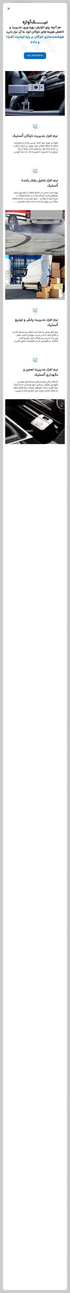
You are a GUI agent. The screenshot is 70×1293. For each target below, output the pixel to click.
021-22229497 (35, 56)
